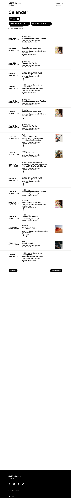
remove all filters (16, 28)
